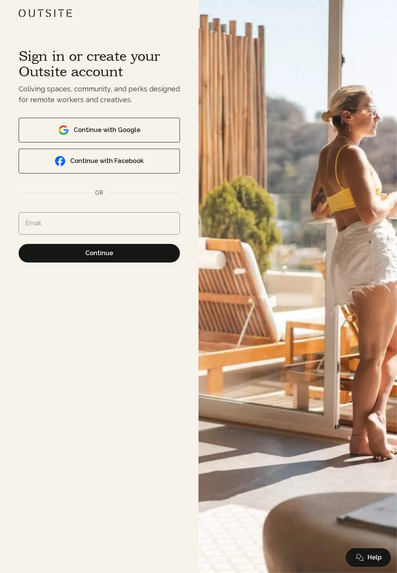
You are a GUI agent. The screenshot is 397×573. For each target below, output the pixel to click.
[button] (368, 557)
